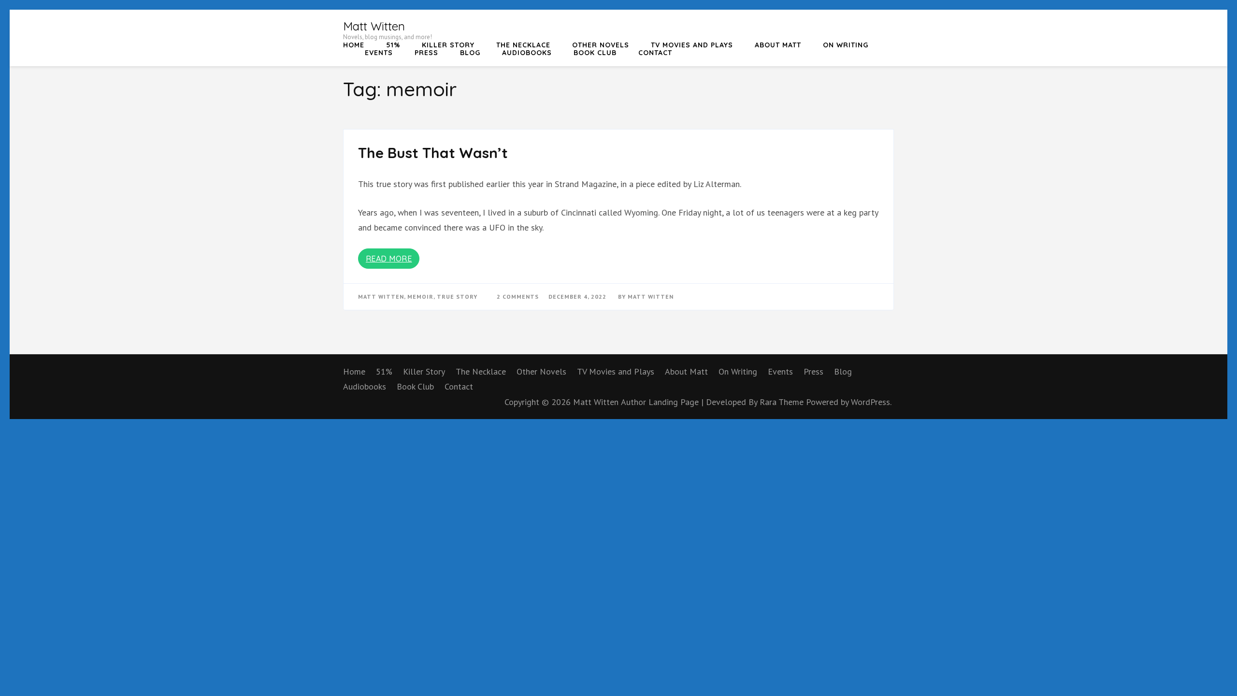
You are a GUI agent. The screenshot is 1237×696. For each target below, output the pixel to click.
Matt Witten (374, 26)
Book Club (595, 53)
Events (379, 53)
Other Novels (600, 45)
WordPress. (871, 401)
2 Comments (518, 296)
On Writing (845, 45)
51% (393, 45)
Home (353, 45)
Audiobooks (527, 53)
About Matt (778, 45)
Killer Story (448, 45)
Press (426, 53)
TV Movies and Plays (692, 45)
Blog (470, 53)
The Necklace (523, 45)
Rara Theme (783, 401)
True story (457, 296)
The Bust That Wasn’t (433, 153)
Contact (655, 53)
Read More (389, 258)
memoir (420, 296)
